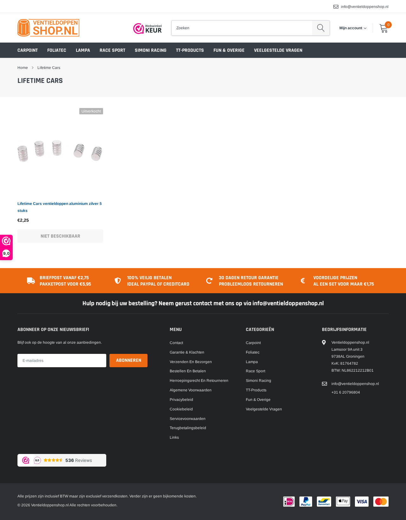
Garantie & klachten (187, 352)
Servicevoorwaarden (188, 418)
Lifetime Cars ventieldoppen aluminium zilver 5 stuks (59, 207)
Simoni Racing (151, 50)
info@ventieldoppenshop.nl (365, 6)
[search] (321, 28)
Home (22, 67)
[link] (60, 151)
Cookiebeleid (181, 409)
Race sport (112, 50)
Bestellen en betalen (188, 371)
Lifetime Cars (48, 67)
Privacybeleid (181, 399)
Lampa (83, 50)
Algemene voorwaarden (191, 390)
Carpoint (27, 50)
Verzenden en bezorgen (191, 362)
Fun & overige (229, 50)
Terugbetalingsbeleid (188, 428)
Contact (176, 343)
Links (174, 437)
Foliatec (56, 50)
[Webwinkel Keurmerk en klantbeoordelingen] (147, 28)
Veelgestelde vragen (278, 50)
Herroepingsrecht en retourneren (199, 380)
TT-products (190, 50)
